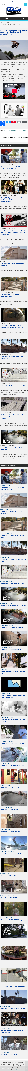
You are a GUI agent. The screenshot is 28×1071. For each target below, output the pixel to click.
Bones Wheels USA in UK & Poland (10, 898)
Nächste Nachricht (23, 137)
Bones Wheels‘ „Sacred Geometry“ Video (12, 765)
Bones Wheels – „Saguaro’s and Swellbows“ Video (10, 295)
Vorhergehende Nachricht (9, 137)
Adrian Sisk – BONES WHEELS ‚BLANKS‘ (12, 964)
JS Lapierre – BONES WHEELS (9, 875)
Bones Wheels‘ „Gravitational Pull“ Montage (13, 605)
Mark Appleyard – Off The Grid (9, 942)
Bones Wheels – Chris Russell (9, 809)
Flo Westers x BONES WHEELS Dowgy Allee (13, 920)
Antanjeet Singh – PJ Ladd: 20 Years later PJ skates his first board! (14, 168)
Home (2, 22)
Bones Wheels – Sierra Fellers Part (11, 853)
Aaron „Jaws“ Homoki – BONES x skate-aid (13, 1008)
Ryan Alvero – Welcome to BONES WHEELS (13, 986)
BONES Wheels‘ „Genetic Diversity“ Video (13, 386)
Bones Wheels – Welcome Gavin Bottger (12, 743)
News (6, 22)
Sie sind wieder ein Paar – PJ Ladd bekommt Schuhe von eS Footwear (12, 326)
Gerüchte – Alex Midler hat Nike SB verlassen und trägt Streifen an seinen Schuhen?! (13, 417)
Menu (6, 18)
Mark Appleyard (16, 130)
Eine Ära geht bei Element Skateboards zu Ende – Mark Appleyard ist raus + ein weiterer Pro (13, 232)
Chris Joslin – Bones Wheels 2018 (10, 1054)
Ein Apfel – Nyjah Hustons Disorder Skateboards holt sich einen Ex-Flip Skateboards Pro (12, 199)
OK (17, 1069)
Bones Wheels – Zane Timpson (10, 787)
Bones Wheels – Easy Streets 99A (10, 831)
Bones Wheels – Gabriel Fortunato (11, 649)
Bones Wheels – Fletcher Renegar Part (12, 627)
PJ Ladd (24, 130)
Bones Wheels (8, 130)
